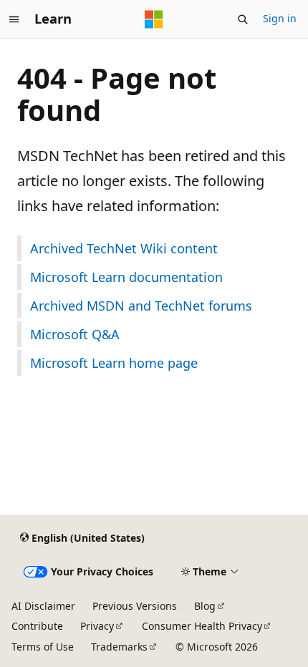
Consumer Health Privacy (202, 626)
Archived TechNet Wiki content (124, 248)
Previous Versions (134, 606)
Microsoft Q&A (75, 334)
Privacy (97, 626)
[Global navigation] (14, 19)
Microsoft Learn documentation (126, 277)
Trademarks (119, 646)
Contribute (37, 626)
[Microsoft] (154, 19)
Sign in (280, 18)
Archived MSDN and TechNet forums (141, 305)
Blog (205, 606)
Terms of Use (42, 646)
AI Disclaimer (43, 606)
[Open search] (242, 19)
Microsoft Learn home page (114, 362)
